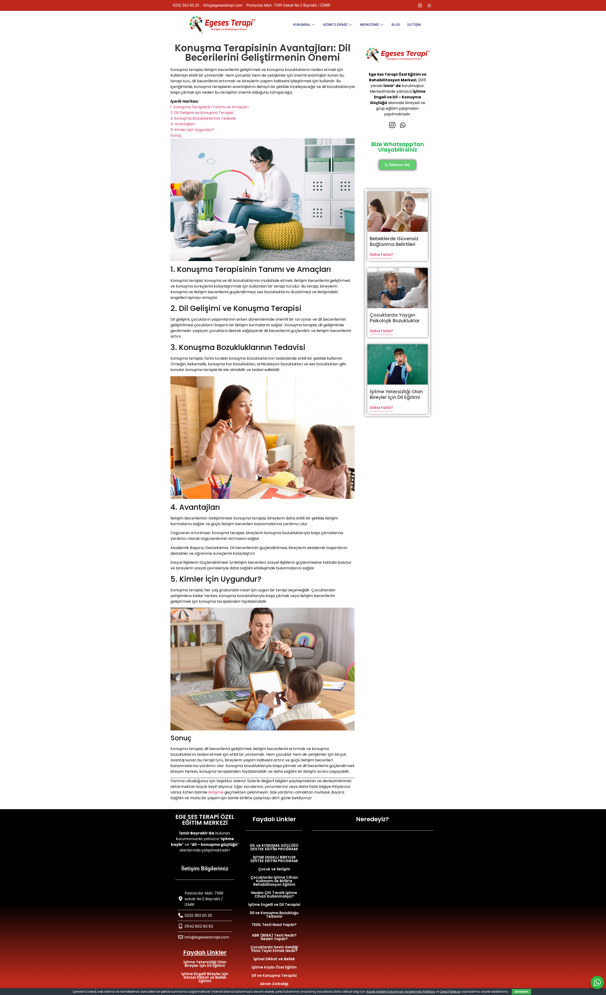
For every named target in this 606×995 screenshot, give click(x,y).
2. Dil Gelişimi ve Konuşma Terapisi (201, 112)
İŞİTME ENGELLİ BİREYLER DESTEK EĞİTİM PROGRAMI (274, 859)
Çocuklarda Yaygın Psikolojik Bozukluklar (395, 318)
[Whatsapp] (429, 5)
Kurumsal (302, 24)
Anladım (521, 992)
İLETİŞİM (414, 24)
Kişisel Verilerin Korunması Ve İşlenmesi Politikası (401, 992)
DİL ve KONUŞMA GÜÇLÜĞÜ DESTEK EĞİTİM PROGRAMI (274, 847)
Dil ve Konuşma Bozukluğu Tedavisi (274, 914)
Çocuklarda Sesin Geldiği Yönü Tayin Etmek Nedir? (274, 949)
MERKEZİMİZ (369, 24)
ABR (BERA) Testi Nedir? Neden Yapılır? (274, 937)
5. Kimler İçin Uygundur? (192, 129)
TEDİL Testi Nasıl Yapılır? (274, 924)
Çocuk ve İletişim (274, 869)
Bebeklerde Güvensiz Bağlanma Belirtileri (394, 241)
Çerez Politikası (450, 992)
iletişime (215, 792)
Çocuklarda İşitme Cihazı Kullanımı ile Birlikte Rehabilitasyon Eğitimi (274, 881)
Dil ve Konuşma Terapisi (274, 975)
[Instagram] (419, 5)
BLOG (396, 24)
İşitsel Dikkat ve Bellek (274, 958)
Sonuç (176, 135)
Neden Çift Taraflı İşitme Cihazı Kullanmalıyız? (274, 894)
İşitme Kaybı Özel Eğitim (274, 967)
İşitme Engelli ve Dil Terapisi (274, 904)
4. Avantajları (182, 124)
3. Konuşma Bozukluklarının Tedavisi (203, 118)
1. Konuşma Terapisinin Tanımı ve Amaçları (209, 107)
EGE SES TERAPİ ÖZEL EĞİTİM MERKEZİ (204, 820)
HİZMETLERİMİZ (335, 24)
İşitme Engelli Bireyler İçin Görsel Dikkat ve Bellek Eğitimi (204, 977)
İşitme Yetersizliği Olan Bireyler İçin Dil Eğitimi (396, 394)
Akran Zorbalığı (274, 983)
